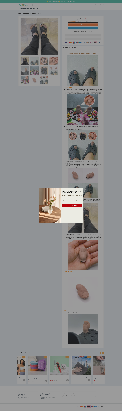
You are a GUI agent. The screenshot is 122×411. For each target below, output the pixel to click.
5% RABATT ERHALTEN (72, 205)
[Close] (81, 189)
